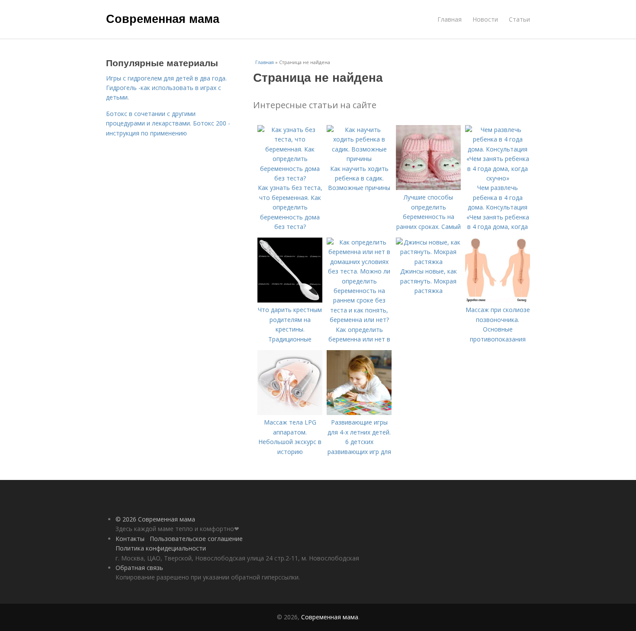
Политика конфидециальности (161, 548)
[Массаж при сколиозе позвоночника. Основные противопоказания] (497, 300)
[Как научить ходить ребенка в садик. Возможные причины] (359, 159)
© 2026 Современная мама (155, 519)
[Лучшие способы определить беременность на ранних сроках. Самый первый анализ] (428, 188)
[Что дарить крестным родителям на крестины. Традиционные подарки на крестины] (289, 300)
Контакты (130, 538)
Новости (485, 19)
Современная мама (162, 18)
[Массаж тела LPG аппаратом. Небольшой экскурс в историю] (289, 413)
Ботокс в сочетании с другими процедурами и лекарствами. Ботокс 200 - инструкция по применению (168, 123)
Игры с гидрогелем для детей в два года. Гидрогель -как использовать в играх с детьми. (166, 88)
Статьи (519, 19)
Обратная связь (139, 567)
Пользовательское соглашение (196, 538)
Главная (449, 19)
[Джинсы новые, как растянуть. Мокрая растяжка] (428, 262)
